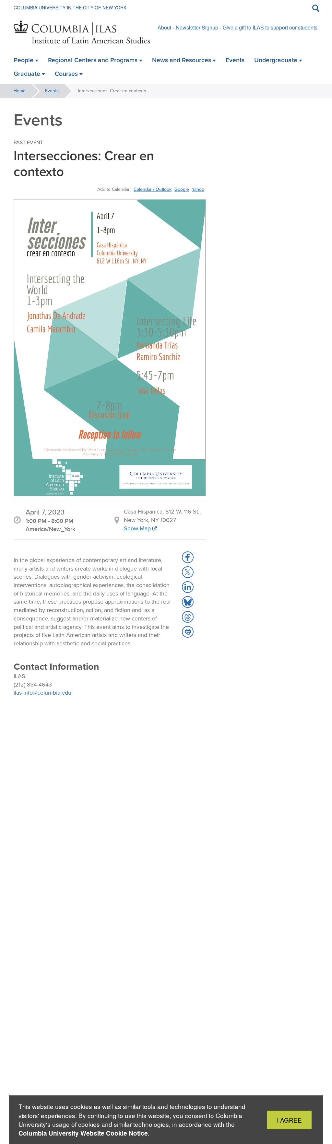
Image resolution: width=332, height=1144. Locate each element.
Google (181, 189)
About (164, 27)
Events (52, 90)
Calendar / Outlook (153, 189)
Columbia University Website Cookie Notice (83, 1133)
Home (20, 90)
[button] (188, 557)
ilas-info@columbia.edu (42, 692)
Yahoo (198, 189)
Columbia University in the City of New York (70, 7)
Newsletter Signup (197, 27)
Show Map (137, 528)
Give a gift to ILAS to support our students (270, 27)
